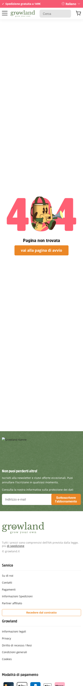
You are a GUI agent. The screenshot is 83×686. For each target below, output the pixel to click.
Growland (9, 621)
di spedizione (15, 546)
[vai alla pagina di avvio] (23, 14)
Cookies (7, 659)
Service (7, 565)
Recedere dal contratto (41, 612)
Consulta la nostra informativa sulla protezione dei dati (37, 489)
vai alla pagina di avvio (41, 250)
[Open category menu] (5, 13)
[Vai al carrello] (78, 14)
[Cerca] (66, 14)
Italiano (71, 4)
